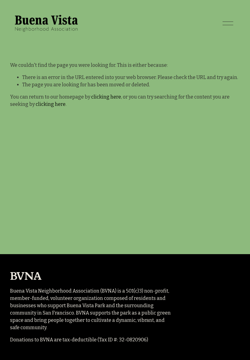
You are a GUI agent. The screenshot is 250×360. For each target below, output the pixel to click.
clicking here (106, 97)
